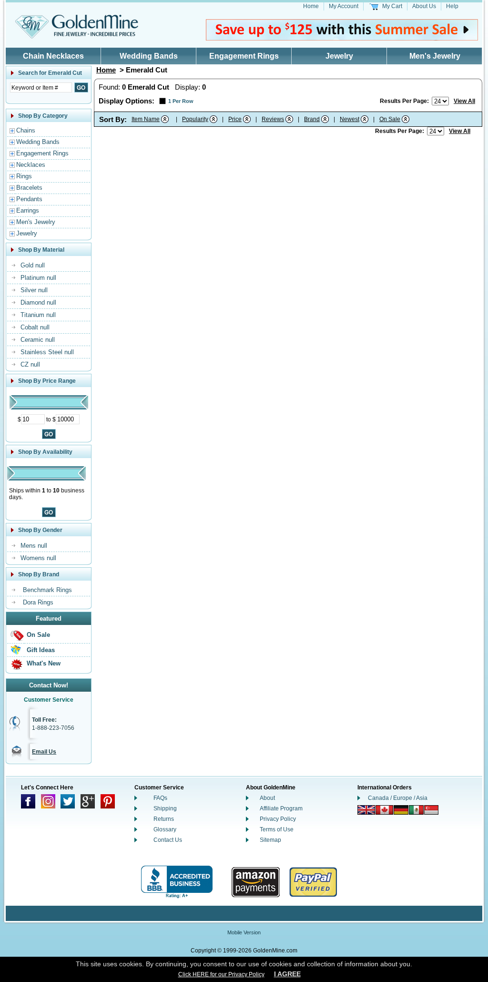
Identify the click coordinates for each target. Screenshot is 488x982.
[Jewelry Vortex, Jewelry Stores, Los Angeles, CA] (177, 882)
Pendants (29, 199)
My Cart (392, 6)
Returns (163, 819)
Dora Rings (38, 602)
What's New (44, 663)
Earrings (27, 210)
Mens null (33, 545)
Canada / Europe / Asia (397, 798)
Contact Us (167, 840)
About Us (424, 6)
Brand (312, 119)
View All (464, 101)
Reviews (273, 119)
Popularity (195, 119)
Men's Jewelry (434, 56)
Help (452, 6)
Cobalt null (35, 327)
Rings (24, 176)
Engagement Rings (244, 56)
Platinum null (38, 277)
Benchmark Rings (47, 589)
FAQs (160, 798)
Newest (349, 119)
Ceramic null (37, 339)
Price (235, 119)
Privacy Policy (278, 819)
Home (311, 6)
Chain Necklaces (53, 56)
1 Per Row (180, 101)
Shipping (165, 808)
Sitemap (270, 840)
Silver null (34, 290)
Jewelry (339, 56)
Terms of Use (277, 829)
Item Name (146, 119)
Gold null (32, 265)
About (267, 798)
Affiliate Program (281, 808)
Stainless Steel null (47, 352)
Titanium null (38, 314)
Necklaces (30, 164)
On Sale (38, 634)
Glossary (164, 829)
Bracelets (29, 187)
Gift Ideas (41, 650)
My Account (343, 6)
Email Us (44, 751)
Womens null (38, 558)
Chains (25, 130)
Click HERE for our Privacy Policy (221, 974)
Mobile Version (244, 932)
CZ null (30, 364)
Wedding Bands (149, 56)
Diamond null (38, 302)
